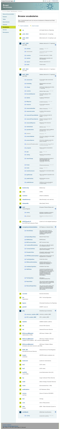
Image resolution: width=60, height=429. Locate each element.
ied (23, 329)
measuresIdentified (30, 108)
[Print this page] (48, 1)
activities (28, 48)
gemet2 (24, 307)
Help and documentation (8, 14)
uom (23, 402)
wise (23, 406)
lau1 (23, 364)
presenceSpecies (30, 140)
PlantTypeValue (29, 278)
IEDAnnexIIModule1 (27, 333)
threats (27, 164)
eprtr (23, 207)
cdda (23, 191)
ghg (23, 310)
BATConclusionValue (31, 242)
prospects (28, 147)
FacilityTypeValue (30, 259)
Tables (4, 19)
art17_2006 (25, 43)
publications (25, 389)
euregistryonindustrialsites (29, 227)
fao (23, 297)
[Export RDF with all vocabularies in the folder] (55, 45)
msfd (23, 381)
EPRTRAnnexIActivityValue (32, 255)
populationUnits (30, 129)
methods (28, 58)
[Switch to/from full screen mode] (50, 1)
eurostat (24, 293)
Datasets (5, 16)
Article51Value (29, 230)
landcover (25, 360)
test (23, 398)
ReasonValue (29, 281)
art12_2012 (25, 34)
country (28, 415)
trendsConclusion (30, 170)
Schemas (5, 24)
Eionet (8, 11)
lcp (23, 377)
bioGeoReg (28, 83)
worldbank (25, 412)
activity (28, 212)
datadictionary (26, 199)
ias (23, 325)
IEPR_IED (25, 349)
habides (24, 321)
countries (28, 55)
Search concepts (35, 25)
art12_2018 (25, 38)
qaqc (27, 151)
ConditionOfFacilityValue (32, 245)
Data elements (6, 21)
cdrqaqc (28, 87)
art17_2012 (25, 69)
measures (28, 104)
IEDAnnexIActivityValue (31, 262)
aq (23, 30)
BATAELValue (29, 239)
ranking (28, 154)
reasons (28, 61)
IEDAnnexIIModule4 (27, 344)
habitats (28, 97)
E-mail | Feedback (7, 424)
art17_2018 (25, 74)
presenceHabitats (30, 136)
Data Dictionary (14, 11)
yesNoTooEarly (29, 178)
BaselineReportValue (31, 236)
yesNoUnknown (29, 182)
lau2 (23, 368)
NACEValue (29, 269)
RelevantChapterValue (31, 285)
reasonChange (29, 158)
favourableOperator (30, 93)
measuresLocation (30, 111)
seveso (24, 393)
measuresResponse (30, 122)
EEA (9, 1)
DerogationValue (30, 252)
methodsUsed (29, 126)
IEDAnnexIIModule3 (27, 338)
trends (27, 64)
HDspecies (28, 101)
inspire (24, 355)
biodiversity (25, 187)
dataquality (25, 203)
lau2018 (24, 372)
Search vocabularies (24, 25)
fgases (24, 303)
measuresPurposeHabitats (32, 115)
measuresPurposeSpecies (32, 119)
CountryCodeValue (30, 248)
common (24, 195)
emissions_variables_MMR (32, 314)
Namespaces (6, 32)
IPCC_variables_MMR (31, 317)
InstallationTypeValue (31, 266)
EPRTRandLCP (26, 221)
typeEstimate (29, 174)
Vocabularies (6, 27)
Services (5, 29)
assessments (29, 79)
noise (23, 385)
